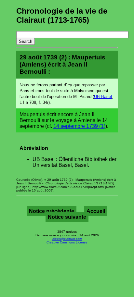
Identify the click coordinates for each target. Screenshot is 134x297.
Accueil (96, 211)
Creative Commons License (67, 242)
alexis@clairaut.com (67, 239)
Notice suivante (67, 217)
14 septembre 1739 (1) (79, 126)
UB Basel (103, 96)
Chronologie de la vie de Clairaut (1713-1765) (61, 15)
